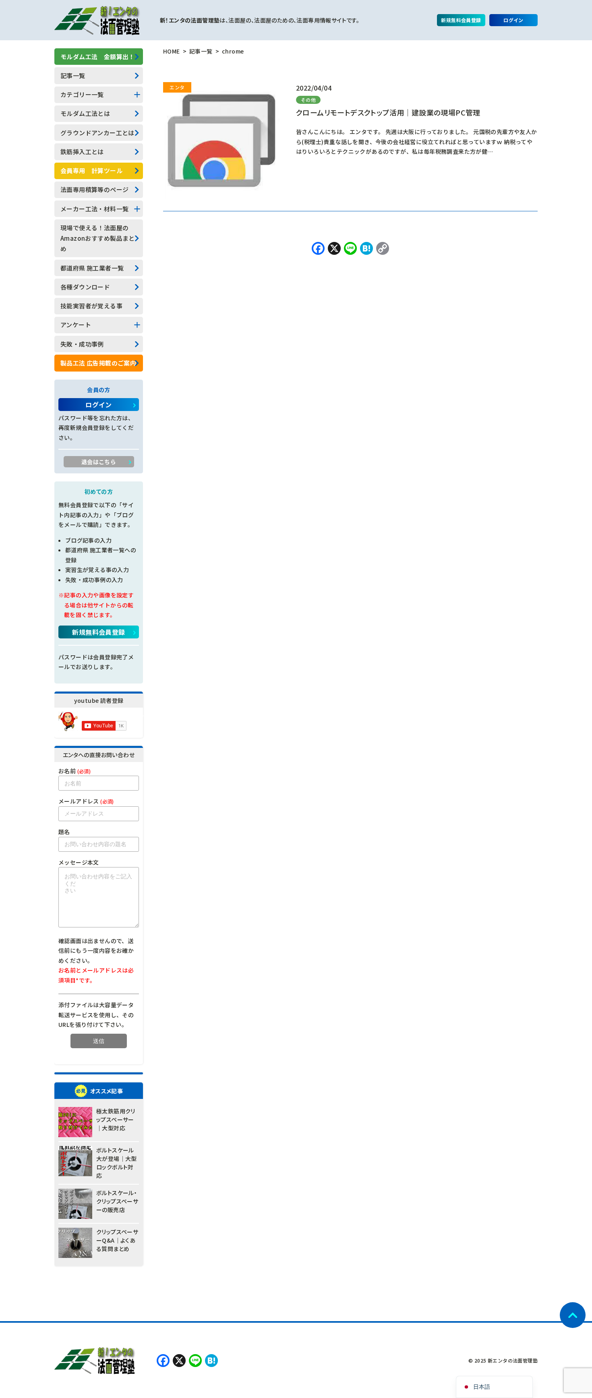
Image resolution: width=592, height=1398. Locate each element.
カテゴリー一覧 (82, 94)
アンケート (75, 324)
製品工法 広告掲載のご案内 (98, 363)
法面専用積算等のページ (94, 189)
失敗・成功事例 (82, 344)
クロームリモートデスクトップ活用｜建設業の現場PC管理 (388, 112)
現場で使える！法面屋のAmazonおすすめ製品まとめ (97, 238)
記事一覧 (72, 75)
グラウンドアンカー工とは (97, 132)
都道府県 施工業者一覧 (92, 268)
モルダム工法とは (85, 113)
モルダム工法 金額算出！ (97, 56)
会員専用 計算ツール (91, 170)
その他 (308, 99)
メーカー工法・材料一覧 (94, 208)
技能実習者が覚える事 (91, 305)
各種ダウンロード (85, 287)
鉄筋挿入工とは (82, 151)
